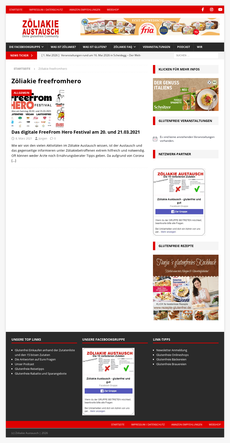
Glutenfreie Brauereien (171, 364)
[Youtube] (220, 9)
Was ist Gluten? (95, 47)
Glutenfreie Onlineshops (172, 355)
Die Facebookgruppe (24, 47)
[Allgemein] (37, 109)
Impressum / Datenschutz (46, 9)
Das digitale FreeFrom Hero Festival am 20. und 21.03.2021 (75, 132)
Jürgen (43, 138)
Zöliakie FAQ (123, 47)
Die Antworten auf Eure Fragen (35, 359)
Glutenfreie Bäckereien (171, 359)
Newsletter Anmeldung (171, 350)
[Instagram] (211, 9)
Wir (199, 47)
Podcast (183, 47)
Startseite (15, 9)
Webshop (113, 9)
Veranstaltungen (156, 47)
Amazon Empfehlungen (84, 9)
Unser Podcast (24, 364)
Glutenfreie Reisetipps (29, 369)
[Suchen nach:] (196, 55)
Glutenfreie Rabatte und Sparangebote (40, 373)
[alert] (186, 139)
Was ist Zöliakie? (63, 47)
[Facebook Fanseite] (203, 9)
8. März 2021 (23, 138)
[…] (13, 160)
